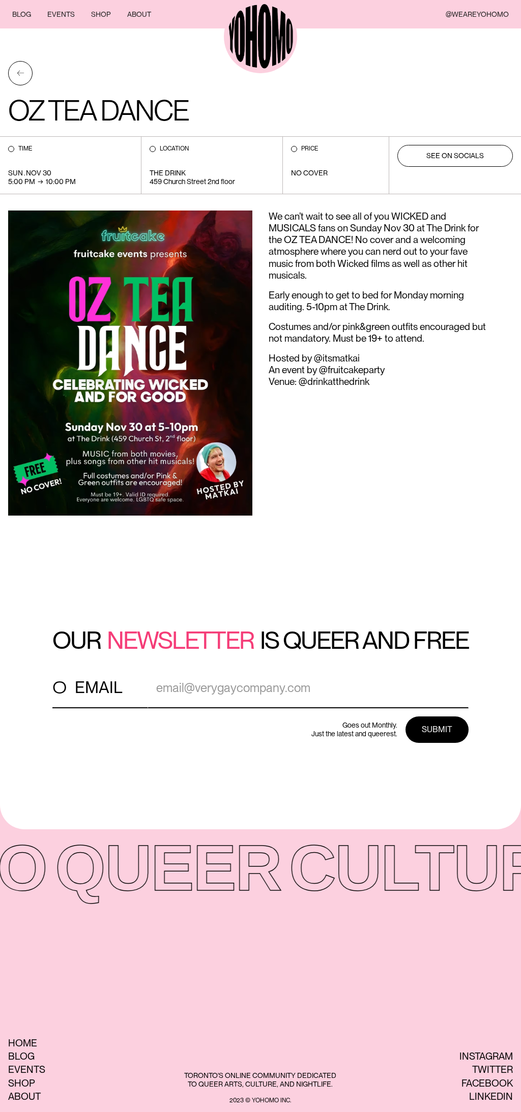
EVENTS (61, 14)
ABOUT (139, 14)
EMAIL (99, 687)
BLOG (21, 14)
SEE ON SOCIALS (455, 156)
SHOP (101, 14)
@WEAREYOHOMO (477, 14)
